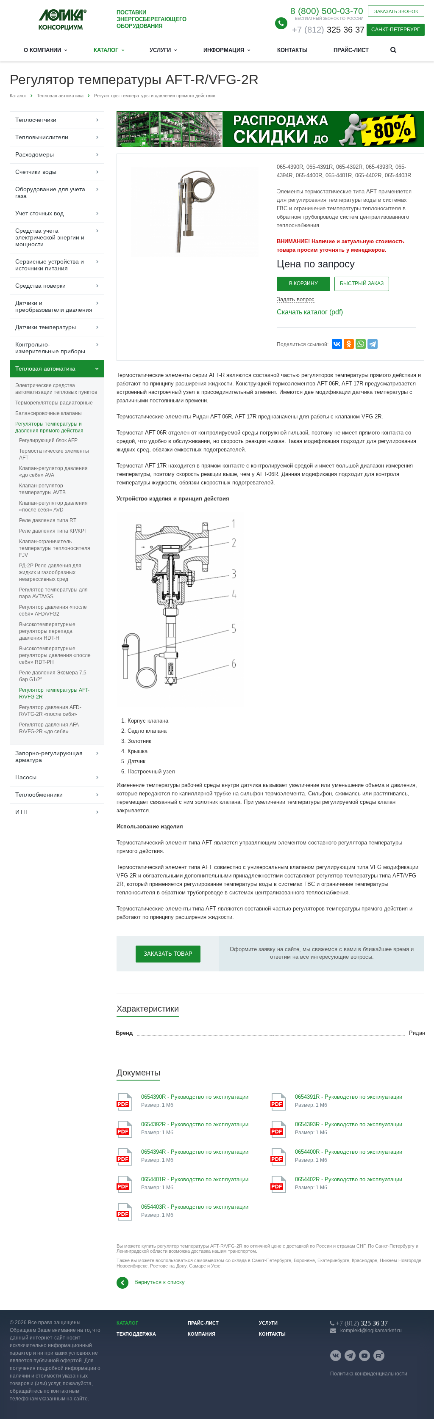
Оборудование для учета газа (50, 192)
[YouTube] (364, 1355)
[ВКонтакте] (335, 1355)
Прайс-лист (351, 50)
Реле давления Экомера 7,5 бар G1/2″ (52, 676)
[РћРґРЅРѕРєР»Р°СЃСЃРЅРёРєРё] (349, 344)
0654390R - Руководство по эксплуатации (194, 1097)
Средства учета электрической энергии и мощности (49, 237)
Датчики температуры (45, 327)
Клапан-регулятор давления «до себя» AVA (53, 471)
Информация (225, 50)
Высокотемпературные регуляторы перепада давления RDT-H (47, 631)
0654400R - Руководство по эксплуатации (348, 1152)
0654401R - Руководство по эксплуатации (194, 1179)
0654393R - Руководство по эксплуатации (348, 1124)
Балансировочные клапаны (48, 413)
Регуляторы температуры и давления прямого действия (49, 427)
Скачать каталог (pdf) (310, 312)
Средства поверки (40, 285)
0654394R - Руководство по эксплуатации (194, 1152)
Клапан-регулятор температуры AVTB (42, 489)
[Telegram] (372, 344)
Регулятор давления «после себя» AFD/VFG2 (53, 610)
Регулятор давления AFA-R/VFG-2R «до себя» (50, 728)
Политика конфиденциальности (368, 1374)
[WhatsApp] (361, 344)
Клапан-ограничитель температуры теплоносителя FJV (54, 548)
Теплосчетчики (35, 119)
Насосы (25, 777)
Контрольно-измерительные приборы (50, 348)
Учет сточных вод (39, 213)
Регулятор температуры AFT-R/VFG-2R (54, 693)
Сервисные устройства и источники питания (49, 265)
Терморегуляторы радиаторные (54, 403)
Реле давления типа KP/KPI (52, 531)
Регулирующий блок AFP (48, 440)
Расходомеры (34, 154)
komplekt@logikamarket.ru (371, 1331)
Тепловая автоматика (45, 368)
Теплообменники (39, 794)
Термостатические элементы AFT (54, 454)
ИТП (21, 811)
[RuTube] (378, 1355)
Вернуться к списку (159, 1282)
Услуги (162, 50)
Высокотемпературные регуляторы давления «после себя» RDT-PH (55, 655)
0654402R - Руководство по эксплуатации (348, 1179)
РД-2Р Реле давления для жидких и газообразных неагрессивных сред (50, 572)
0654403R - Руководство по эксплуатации (194, 1207)
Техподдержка (136, 1333)
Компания (201, 1333)
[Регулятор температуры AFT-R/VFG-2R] (195, 212)
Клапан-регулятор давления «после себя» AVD (53, 506)
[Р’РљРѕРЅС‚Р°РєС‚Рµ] (337, 344)
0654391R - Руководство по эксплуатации (348, 1097)
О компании (44, 50)
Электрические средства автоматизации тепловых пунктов (56, 388)
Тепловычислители (41, 137)
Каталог (108, 50)
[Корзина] (414, 49)
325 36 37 (328, 29)
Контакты (292, 50)
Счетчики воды (35, 171)
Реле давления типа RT (47, 520)
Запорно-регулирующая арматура (49, 756)
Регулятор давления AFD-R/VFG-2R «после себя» (50, 710)
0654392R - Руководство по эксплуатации (194, 1124)
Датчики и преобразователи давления (53, 306)
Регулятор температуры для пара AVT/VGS (53, 593)
